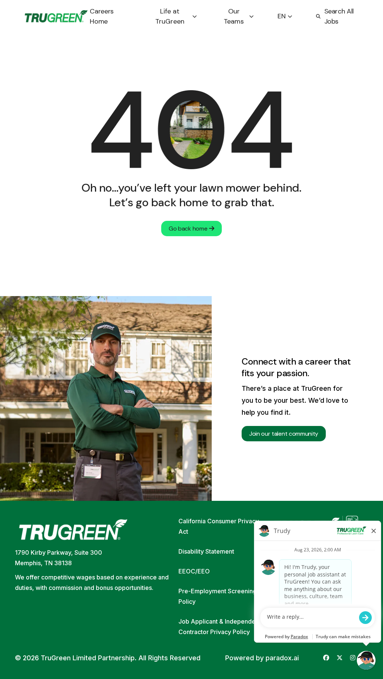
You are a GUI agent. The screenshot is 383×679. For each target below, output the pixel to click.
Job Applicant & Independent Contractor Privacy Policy (219, 627)
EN (282, 16)
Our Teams (234, 16)
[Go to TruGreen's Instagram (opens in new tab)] (352, 658)
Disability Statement (206, 551)
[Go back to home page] (56, 16)
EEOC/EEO (194, 571)
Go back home (188, 228)
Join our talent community (283, 434)
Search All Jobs (339, 16)
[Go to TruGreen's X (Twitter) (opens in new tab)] (340, 658)
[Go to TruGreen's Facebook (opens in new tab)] (326, 658)
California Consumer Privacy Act (218, 526)
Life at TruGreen (169, 16)
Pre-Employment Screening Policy (217, 596)
